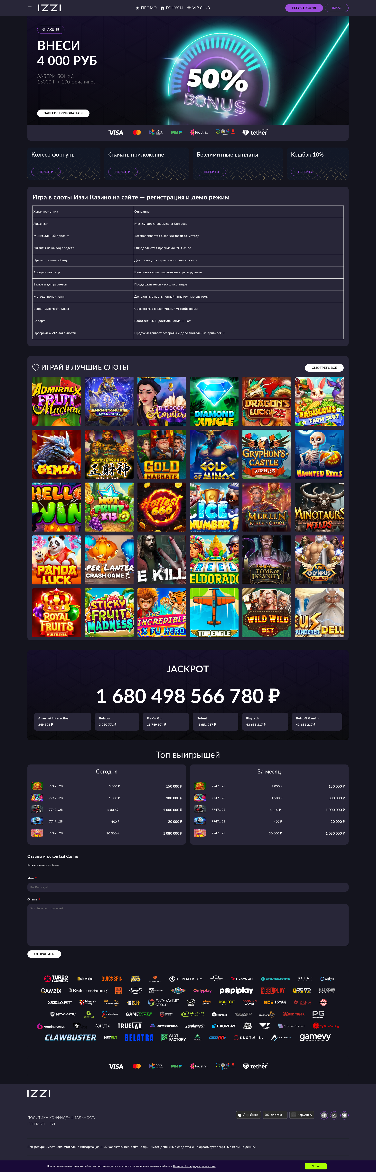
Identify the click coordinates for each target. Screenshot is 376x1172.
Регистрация (304, 7)
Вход (337, 7)
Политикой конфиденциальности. (194, 1166)
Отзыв (32, 899)
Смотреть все (324, 367)
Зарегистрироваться (63, 113)
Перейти (46, 171)
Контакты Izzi (41, 1124)
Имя (30, 878)
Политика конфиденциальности (62, 1118)
